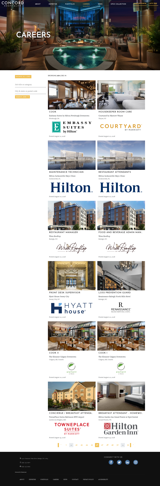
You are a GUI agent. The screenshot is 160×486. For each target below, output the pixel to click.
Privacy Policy (88, 479)
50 (118, 444)
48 (107, 444)
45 (92, 444)
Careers (86, 4)
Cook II (54, 353)
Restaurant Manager (63, 232)
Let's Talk (153, 3)
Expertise (53, 4)
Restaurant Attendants (115, 172)
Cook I (103, 353)
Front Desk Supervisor (64, 293)
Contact (75, 479)
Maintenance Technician (66, 172)
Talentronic (23, 472)
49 (112, 444)
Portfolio (70, 4)
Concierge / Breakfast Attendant (72, 413)
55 (128, 444)
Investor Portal (140, 3)
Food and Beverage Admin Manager (123, 232)
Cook (52, 112)
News (100, 4)
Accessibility (103, 479)
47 (102, 444)
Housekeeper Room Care (115, 112)
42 (76, 444)
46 (97, 444)
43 (81, 444)
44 (87, 444)
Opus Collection (118, 4)
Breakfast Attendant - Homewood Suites (127, 413)
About (38, 4)
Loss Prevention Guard (115, 293)
